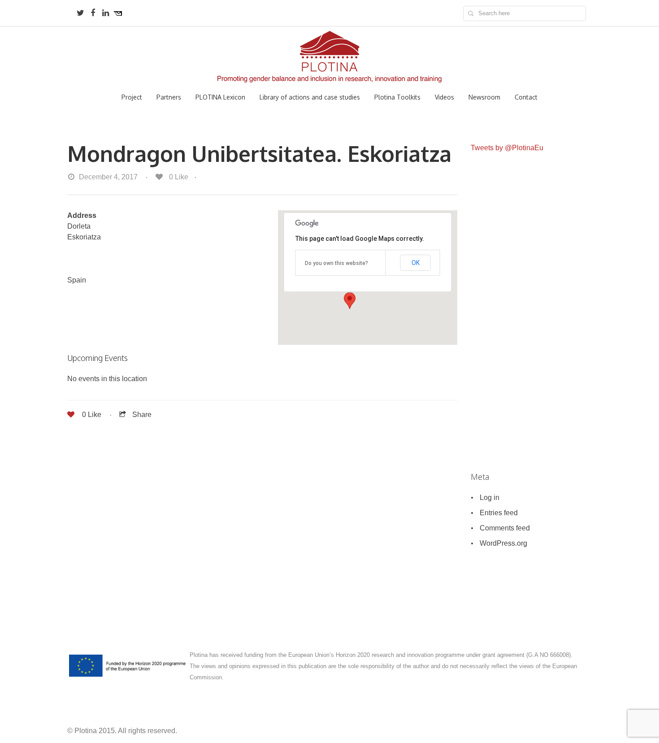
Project (131, 97)
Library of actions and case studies (310, 97)
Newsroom (484, 97)
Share (142, 414)
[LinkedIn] (105, 13)
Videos (444, 97)
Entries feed (499, 513)
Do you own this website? (336, 263)
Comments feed (505, 528)
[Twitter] (80, 13)
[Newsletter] (118, 13)
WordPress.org (503, 543)
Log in (489, 497)
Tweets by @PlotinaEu (507, 148)
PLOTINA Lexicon (220, 97)
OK (416, 262)
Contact (526, 97)
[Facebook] (92, 13)
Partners (168, 97)
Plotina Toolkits (397, 97)
